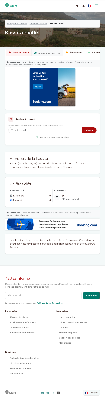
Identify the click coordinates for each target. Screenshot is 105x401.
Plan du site (65, 343)
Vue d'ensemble (21, 52)
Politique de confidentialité (49, 303)
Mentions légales (68, 332)
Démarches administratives (73, 322)
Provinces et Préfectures (23, 322)
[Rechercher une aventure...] (77, 6)
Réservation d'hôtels (20, 368)
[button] (83, 6)
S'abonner (89, 130)
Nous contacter (67, 317)
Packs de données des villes (24, 358)
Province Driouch (38, 23)
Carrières (63, 327)
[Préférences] (89, 6)
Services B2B (16, 373)
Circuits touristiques (20, 363)
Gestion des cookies (69, 338)
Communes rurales (19, 327)
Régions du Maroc (19, 317)
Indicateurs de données (22, 332)
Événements (76, 52)
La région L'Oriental (17, 23)
